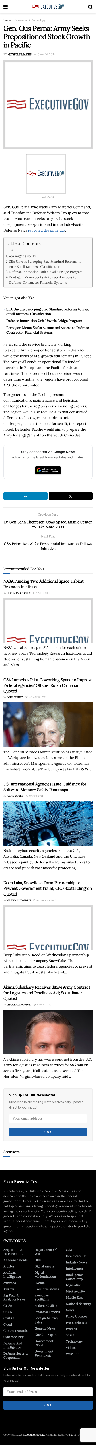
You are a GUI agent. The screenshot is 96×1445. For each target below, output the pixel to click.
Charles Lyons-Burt (19, 1004)
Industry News (76, 1262)
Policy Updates (76, 1316)
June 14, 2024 (47, 54)
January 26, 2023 (37, 697)
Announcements (15, 1260)
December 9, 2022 (45, 900)
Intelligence (74, 1268)
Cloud (7, 1324)
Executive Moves (47, 1289)
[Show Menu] (5, 6)
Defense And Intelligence (12, 1345)
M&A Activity (75, 1291)
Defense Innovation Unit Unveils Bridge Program (46, 272)
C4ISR (7, 1306)
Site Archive (78, 1434)
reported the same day (46, 230)
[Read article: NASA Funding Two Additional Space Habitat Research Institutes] (48, 620)
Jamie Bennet (15, 697)
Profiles (71, 1329)
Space (70, 1335)
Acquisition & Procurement (13, 1252)
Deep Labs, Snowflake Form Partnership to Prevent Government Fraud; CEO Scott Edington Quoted (47, 888)
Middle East (74, 1298)
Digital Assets (44, 1266)
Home (7, 20)
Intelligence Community (74, 1277)
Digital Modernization (45, 1274)
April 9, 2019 (42, 593)
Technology (74, 1341)
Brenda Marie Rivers (19, 593)
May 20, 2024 (35, 795)
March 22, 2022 (45, 1004)
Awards (8, 1289)
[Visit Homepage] (48, 6)
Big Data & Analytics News (14, 1297)
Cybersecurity (13, 1337)
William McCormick (19, 900)
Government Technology (30, 20)
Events (39, 1283)
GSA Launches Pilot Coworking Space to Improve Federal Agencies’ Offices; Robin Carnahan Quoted (48, 685)
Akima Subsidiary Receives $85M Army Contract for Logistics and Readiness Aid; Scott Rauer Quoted (46, 993)
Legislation (74, 1285)
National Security (78, 1304)
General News (45, 1328)
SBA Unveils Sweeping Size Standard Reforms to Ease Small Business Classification (45, 264)
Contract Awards (15, 1331)
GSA (69, 1250)
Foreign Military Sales (46, 1320)
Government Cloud (44, 1343)
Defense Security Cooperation (15, 1355)
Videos (70, 1348)
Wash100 (72, 1354)
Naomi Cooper (15, 795)
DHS (38, 1260)
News (70, 1310)
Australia (9, 1283)
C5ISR (7, 1312)
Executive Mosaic (33, 1434)
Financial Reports (47, 1312)
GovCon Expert (46, 1335)
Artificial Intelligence (12, 1274)
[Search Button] (90, 6)
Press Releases (76, 1323)
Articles (8, 1266)
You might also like (22, 256)
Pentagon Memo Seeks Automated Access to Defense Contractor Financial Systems (42, 279)
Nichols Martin (20, 54)
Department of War (46, 1252)
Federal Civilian (46, 1306)
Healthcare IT (76, 1256)
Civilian (8, 1318)
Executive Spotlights (42, 1297)
